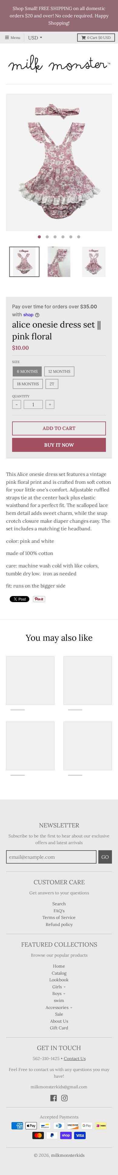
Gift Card (59, 1028)
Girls (57, 987)
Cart (99, 37)
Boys (56, 993)
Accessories (57, 1007)
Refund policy (59, 924)
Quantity (20, 396)
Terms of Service (59, 917)
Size (16, 362)
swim (59, 1000)
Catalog (59, 973)
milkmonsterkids (67, 1155)
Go (105, 857)
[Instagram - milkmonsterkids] (64, 1098)
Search (59, 903)
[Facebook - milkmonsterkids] (53, 1098)
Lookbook (59, 980)
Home (59, 966)
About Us (59, 1021)
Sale (59, 1014)
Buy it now (59, 445)
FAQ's (59, 910)
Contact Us (75, 1058)
